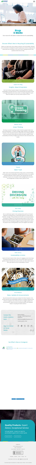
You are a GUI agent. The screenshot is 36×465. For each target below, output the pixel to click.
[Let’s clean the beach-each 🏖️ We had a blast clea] (10, 355)
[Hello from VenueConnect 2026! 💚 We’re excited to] (26, 355)
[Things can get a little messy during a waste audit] (10, 383)
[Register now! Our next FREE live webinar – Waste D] (10, 364)
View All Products (17, 436)
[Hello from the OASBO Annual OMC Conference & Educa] (10, 393)
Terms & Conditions (29, 462)
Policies (24, 462)
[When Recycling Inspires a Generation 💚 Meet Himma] (26, 374)
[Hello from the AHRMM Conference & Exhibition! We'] (10, 374)
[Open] (34, 1)
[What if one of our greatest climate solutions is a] (26, 364)
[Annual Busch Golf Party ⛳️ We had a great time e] (26, 383)
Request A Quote (8, 436)
